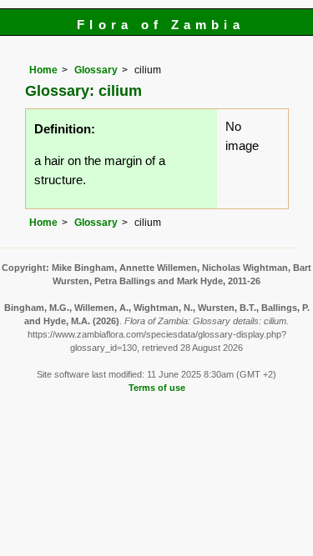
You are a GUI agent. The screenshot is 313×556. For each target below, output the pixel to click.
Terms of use (157, 388)
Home (43, 70)
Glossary (96, 70)
